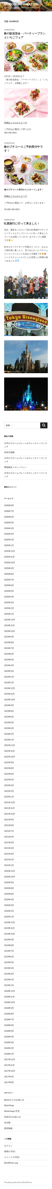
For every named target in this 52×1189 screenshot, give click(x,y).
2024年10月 (9, 631)
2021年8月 (9, 825)
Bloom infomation (21, 4)
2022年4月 (9, 785)
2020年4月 (9, 899)
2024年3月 (9, 671)
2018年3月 (9, 1042)
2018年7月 (9, 1019)
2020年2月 (9, 911)
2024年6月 (9, 654)
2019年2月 (9, 979)
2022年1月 (9, 796)
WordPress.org (11, 1163)
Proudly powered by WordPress (18, 1182)
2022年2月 (9, 791)
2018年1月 (9, 1054)
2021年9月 (9, 819)
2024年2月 (9, 677)
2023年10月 (9, 699)
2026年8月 (9, 505)
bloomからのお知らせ (14, 1100)
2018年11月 (9, 997)
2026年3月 (9, 534)
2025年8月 (9, 574)
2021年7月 (9, 831)
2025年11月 (9, 557)
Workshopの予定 (12, 1111)
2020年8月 (9, 888)
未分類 (7, 1122)
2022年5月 (9, 779)
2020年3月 (9, 905)
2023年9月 (9, 705)
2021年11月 (9, 808)
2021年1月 (9, 865)
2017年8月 (9, 1082)
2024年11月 (9, 625)
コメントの (11, 1157)
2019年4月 (9, 968)
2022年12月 (9, 745)
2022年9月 (9, 762)
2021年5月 (9, 842)
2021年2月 (9, 859)
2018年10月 (9, 1002)
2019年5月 (9, 962)
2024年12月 (9, 619)
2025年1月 (9, 614)
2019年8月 (9, 945)
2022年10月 (9, 757)
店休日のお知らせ (12, 1117)
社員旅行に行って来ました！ (22, 223)
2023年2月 (9, 734)
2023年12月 (9, 688)
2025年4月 (9, 597)
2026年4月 (9, 528)
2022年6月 (9, 774)
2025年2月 (9, 608)
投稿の (9, 1151)
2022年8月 (9, 768)
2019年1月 (9, 985)
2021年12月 (9, 802)
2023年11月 (9, 694)
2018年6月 (9, 1025)
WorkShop (9, 1105)
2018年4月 (9, 1036)
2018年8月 (9, 1014)
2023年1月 (9, 739)
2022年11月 (9, 751)
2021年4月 (9, 848)
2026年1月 (9, 545)
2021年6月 (9, 837)
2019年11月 (9, 928)
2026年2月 (9, 539)
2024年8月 (9, 642)
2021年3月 (9, 854)
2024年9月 (9, 637)
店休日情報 (9, 452)
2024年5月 (9, 659)
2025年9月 (9, 568)
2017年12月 (9, 1059)
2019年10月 (9, 934)
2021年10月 (9, 814)
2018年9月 (9, 1008)
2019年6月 (9, 956)
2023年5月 (9, 722)
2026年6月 (9, 517)
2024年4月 (9, 665)
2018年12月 (9, 991)
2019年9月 (9, 939)
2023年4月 (9, 728)
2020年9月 (9, 882)
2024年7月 (9, 648)
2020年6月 (9, 894)
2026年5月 (9, 522)
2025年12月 (9, 551)
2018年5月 (9, 1031)
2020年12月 (9, 871)
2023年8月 (9, 711)
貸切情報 (8, 1128)
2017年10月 (9, 1071)
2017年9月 (9, 1076)
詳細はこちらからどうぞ (15, 122)
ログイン (8, 1146)
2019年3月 (9, 974)
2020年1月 (9, 916)
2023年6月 (9, 717)
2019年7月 (9, 951)
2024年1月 (9, 682)
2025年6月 (9, 585)
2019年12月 (9, 922)
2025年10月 (9, 562)
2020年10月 (9, 877)
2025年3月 (9, 602)
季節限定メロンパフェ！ (15, 467)
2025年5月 (9, 591)
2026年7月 (9, 511)
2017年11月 (9, 1065)
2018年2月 (9, 1048)
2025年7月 (9, 580)
